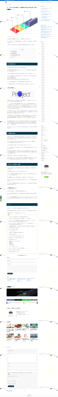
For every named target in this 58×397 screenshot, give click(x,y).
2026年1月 (43, 54)
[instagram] (50, 0)
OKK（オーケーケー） (44, 135)
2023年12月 (43, 95)
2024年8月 (43, 82)
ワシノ (42, 142)
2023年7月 (43, 103)
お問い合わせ (10, 273)
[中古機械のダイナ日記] (6, 2)
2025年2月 (43, 72)
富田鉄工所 (43, 153)
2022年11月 (43, 116)
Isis (42, 132)
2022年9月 (43, 119)
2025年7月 (43, 64)
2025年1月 (43, 74)
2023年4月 (43, 108)
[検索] (52, 0)
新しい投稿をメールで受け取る (12, 383)
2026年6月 (43, 46)
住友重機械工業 (44, 150)
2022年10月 (43, 118)
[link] (16, 315)
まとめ (12, 57)
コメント (9, 353)
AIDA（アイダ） (44, 127)
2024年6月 (43, 85)
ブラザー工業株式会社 (44, 140)
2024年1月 (43, 93)
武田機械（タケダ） (44, 158)
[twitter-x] (49, 0)
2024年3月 (43, 90)
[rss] (51, 0)
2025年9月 (43, 61)
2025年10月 (43, 59)
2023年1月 (43, 113)
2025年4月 (43, 69)
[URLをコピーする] (34, 300)
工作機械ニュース (44, 155)
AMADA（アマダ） (44, 129)
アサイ (42, 137)
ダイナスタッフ (49, 29)
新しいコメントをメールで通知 (12, 381)
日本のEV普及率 (14, 52)
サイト (9, 369)
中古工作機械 (9, 9)
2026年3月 (43, 51)
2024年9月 (43, 80)
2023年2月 (43, 111)
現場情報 (43, 160)
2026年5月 (43, 48)
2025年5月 (43, 67)
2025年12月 (43, 56)
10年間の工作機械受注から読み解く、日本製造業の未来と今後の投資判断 (21, 279)
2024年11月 (43, 77)
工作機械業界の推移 (14, 53)
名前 (8, 257)
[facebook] (48, 0)
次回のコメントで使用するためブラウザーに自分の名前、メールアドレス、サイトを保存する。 (20, 372)
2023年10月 (43, 98)
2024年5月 (43, 87)
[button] (10, 300)
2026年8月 (43, 43)
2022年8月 (43, 121)
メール (9, 260)
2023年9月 (43, 100)
